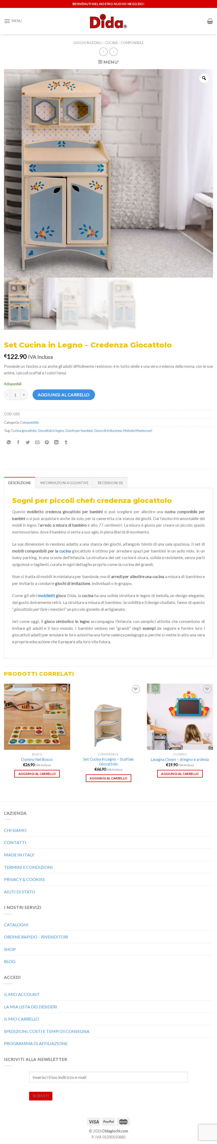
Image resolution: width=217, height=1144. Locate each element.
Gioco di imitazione (108, 430)
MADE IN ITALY (19, 854)
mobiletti (46, 595)
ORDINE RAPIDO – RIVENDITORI (36, 936)
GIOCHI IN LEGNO (87, 43)
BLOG (9, 961)
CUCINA (111, 43)
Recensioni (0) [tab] (110, 483)
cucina (65, 550)
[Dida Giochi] (108, 21)
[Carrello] (210, 21)
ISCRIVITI (41, 1096)
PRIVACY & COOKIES (24, 879)
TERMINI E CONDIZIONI (28, 867)
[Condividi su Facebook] (18, 442)
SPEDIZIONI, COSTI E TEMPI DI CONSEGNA (46, 1031)
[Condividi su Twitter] (28, 442)
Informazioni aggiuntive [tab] (64, 483)
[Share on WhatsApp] (8, 442)
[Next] (213, 742)
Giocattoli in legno (51, 430)
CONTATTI (15, 842)
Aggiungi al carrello (64, 394)
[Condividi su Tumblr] (66, 442)
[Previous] (4, 742)
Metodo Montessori (137, 430)
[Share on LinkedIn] (56, 442)
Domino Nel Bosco (37, 759)
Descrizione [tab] (19, 483)
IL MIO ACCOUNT (22, 994)
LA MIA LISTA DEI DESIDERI (30, 1006)
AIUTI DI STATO (19, 891)
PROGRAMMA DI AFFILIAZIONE (35, 1043)
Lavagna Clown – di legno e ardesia (180, 759)
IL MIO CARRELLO (21, 1018)
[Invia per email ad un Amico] (37, 442)
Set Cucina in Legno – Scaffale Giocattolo (108, 761)
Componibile (132, 43)
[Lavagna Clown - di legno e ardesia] (180, 717)
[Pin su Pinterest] (47, 442)
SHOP (10, 949)
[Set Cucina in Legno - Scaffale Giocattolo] (108, 717)
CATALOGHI (16, 924)
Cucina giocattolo (23, 430)
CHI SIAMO (15, 830)
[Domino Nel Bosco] (37, 717)
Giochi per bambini (79, 430)
